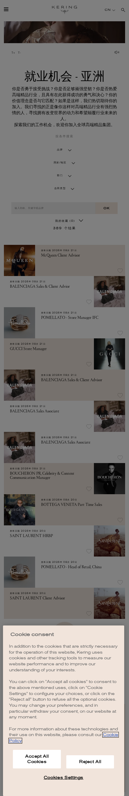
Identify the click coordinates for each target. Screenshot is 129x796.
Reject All (90, 761)
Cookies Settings (64, 777)
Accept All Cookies (37, 759)
